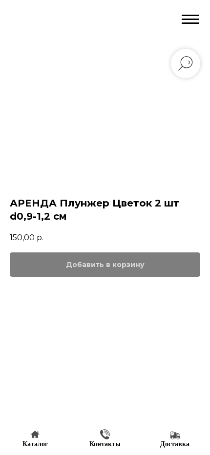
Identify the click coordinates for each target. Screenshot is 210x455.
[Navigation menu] (190, 19)
